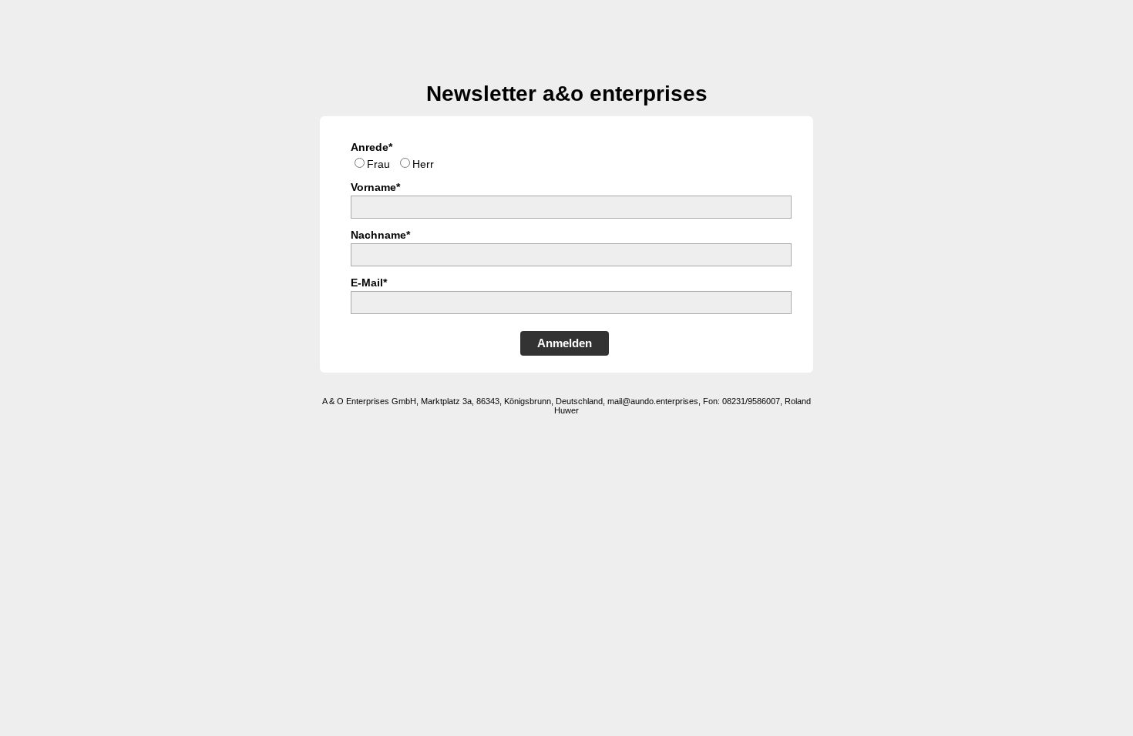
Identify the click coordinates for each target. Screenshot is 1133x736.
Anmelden (564, 343)
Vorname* (375, 187)
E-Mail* (369, 282)
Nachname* (380, 235)
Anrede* (371, 147)
